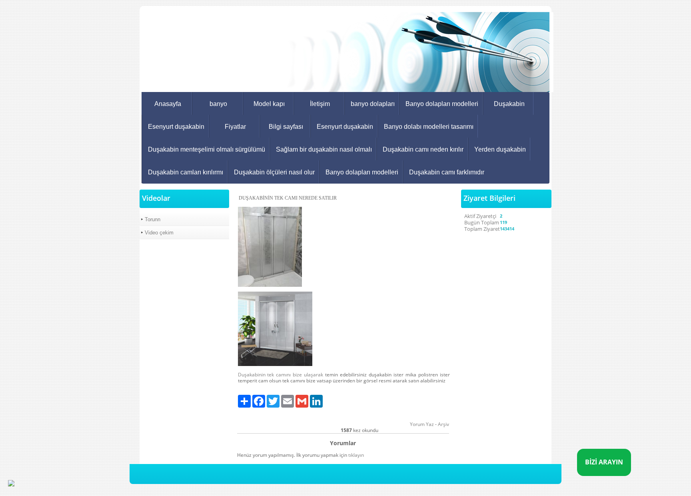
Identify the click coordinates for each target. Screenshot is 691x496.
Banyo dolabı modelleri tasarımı (428, 126)
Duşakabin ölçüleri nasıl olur (274, 172)
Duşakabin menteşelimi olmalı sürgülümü (206, 149)
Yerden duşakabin (500, 149)
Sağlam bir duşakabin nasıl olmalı (324, 149)
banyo (218, 103)
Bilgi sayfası (286, 126)
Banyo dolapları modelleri (441, 103)
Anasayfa (167, 103)
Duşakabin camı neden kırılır (423, 149)
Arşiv (443, 424)
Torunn (152, 219)
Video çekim (159, 233)
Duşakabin (509, 103)
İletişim (320, 103)
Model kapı (269, 103)
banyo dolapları (373, 103)
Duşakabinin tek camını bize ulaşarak (281, 374)
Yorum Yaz (422, 424)
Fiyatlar (235, 126)
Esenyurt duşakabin (176, 126)
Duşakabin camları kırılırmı (185, 172)
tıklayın (356, 455)
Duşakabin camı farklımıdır (446, 172)
